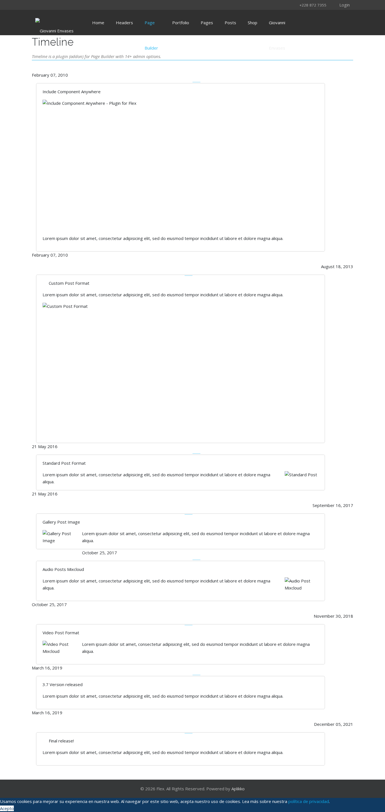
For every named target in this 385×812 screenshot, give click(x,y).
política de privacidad (308, 801)
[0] (341, 22)
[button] (340, 4)
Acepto (7, 808)
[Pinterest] (61, 5)
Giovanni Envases (277, 27)
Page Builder (151, 27)
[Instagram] (53, 5)
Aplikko (238, 788)
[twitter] (46, 5)
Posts (230, 22)
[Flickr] (83, 5)
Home (98, 22)
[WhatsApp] (97, 5)
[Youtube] (68, 5)
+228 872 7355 (312, 5)
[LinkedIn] (75, 5)
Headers (124, 22)
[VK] (90, 5)
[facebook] (39, 5)
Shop (252, 22)
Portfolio (180, 22)
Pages (207, 22)
